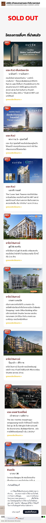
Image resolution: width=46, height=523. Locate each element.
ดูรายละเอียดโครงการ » (14, 99)
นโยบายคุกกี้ (16, 512)
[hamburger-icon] (42, 2)
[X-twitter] (42, 517)
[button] (43, 4)
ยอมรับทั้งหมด (31, 511)
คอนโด (1, 508)
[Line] (44, 517)
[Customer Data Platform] (23, 518)
